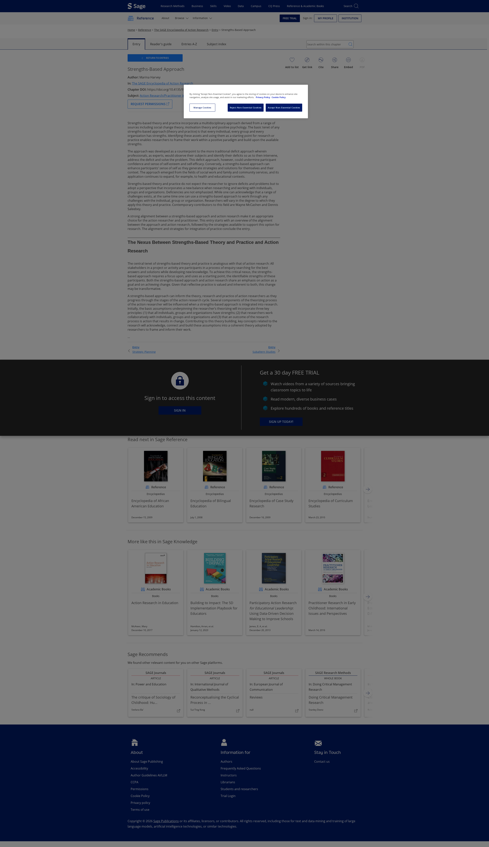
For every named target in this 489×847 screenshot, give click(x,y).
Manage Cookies (202, 107)
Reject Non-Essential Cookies (246, 107)
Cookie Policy (279, 97)
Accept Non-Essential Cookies (284, 107)
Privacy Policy (263, 97)
